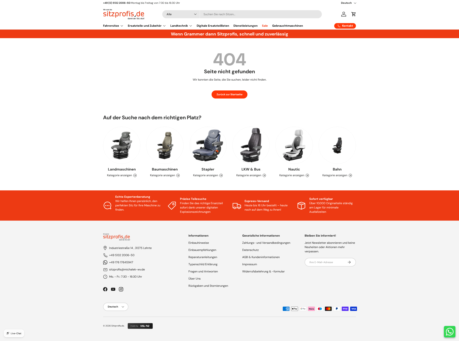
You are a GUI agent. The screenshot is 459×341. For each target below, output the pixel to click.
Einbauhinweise (198, 243)
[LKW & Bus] (251, 145)
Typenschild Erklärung (202, 264)
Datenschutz (250, 250)
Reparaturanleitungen (202, 257)
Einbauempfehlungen (202, 250)
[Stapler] (208, 145)
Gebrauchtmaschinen (287, 26)
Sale (265, 26)
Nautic (294, 169)
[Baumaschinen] (164, 145)
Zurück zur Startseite (229, 94)
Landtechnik (179, 26)
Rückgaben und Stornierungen (208, 286)
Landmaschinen (122, 169)
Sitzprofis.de (117, 325)
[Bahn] (337, 145)
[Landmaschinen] (121, 145)
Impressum (249, 264)
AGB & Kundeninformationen (261, 257)
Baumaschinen (165, 169)
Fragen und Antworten (203, 271)
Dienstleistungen (245, 26)
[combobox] (242, 14)
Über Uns (194, 278)
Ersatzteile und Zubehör (145, 26)
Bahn (337, 169)
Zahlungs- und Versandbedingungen (266, 243)
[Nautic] (294, 145)
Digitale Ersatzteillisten (213, 26)
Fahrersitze (111, 26)
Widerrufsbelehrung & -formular (263, 271)
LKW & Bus (251, 169)
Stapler (208, 169)
